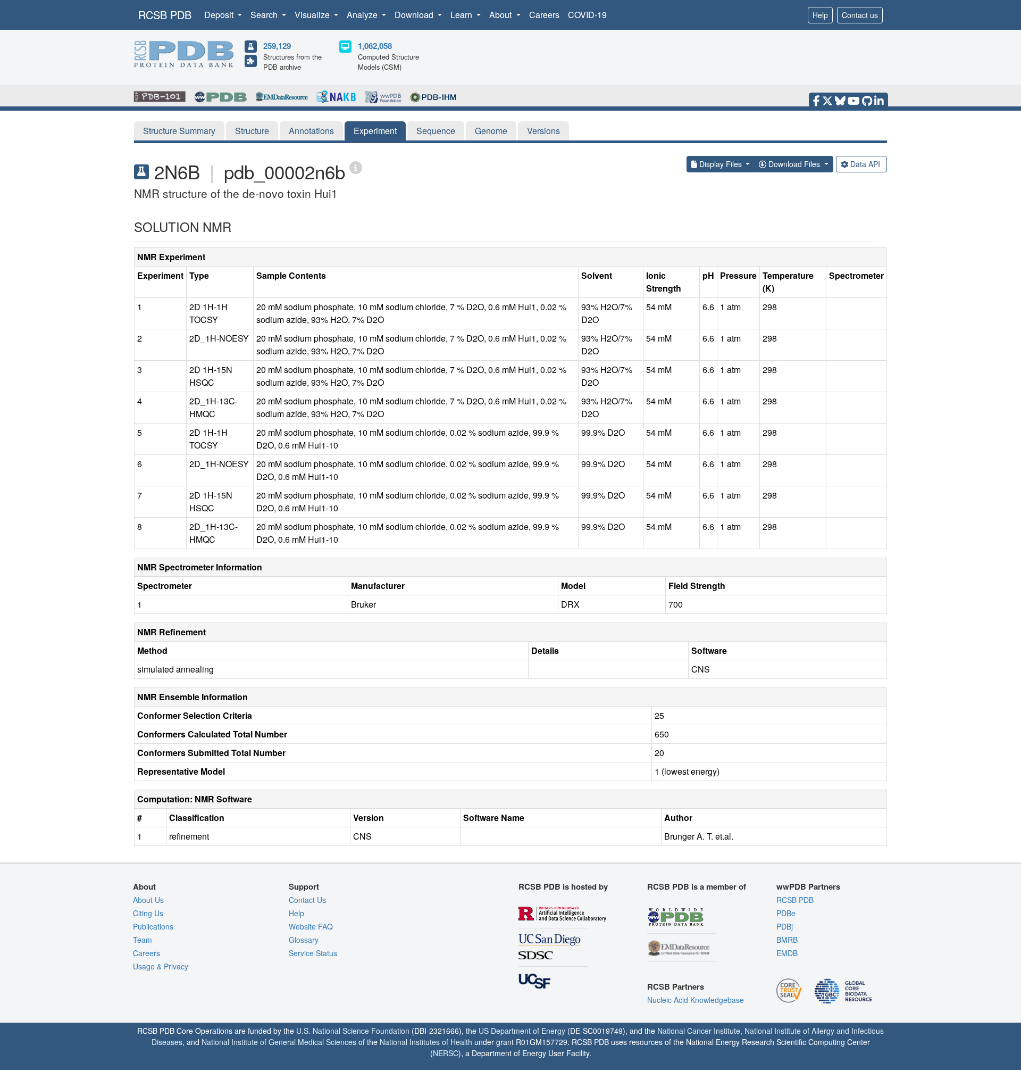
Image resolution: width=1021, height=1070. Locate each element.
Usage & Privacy (160, 966)
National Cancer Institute (698, 1030)
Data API (865, 164)
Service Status (313, 953)
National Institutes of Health (426, 1041)
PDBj (784, 926)
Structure (252, 131)
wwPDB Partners (808, 886)
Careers (544, 15)
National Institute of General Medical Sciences (279, 1041)
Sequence (435, 131)
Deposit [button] (220, 15)
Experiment (375, 131)
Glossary (304, 939)
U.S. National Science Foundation (352, 1030)
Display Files (720, 164)
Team (142, 939)
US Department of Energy (522, 1030)
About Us (148, 899)
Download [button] (415, 15)
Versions (543, 131)
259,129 (277, 46)
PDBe (786, 913)
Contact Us (307, 899)
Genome (491, 131)
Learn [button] (462, 15)
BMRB (787, 939)
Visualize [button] (313, 15)
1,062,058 (375, 46)
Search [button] (265, 15)
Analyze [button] (363, 15)
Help (820, 15)
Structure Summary (179, 131)
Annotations (311, 131)
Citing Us (148, 913)
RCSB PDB (164, 14)
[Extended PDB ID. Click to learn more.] (355, 166)
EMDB (787, 953)
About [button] (501, 15)
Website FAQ (311, 926)
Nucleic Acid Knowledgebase (695, 999)
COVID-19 (587, 15)
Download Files (794, 164)
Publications (153, 926)
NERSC (445, 1053)
